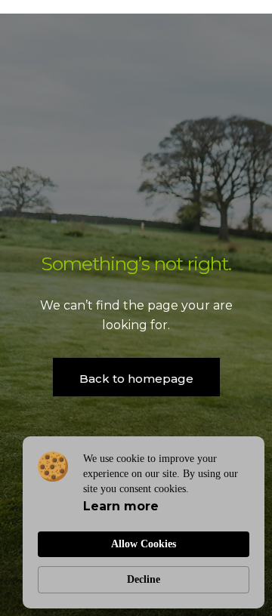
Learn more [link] (121, 506)
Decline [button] (143, 579)
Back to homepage (136, 378)
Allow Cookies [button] (143, 544)
